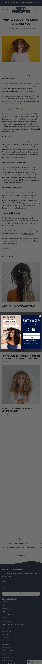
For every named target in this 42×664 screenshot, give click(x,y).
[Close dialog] (40, 316)
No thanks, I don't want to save (31, 340)
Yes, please (31, 337)
